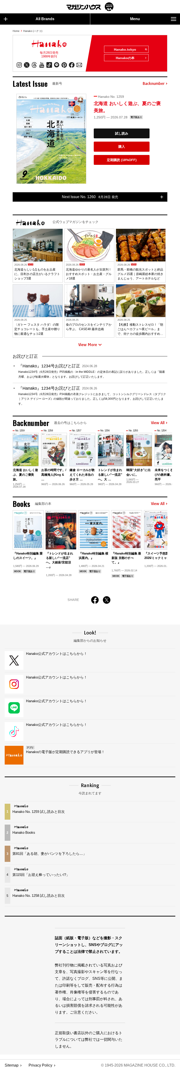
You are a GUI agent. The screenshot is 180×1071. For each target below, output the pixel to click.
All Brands (45, 19)
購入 (121, 146)
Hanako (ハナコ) (32, 31)
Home (16, 31)
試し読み (121, 133)
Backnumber (153, 84)
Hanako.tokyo (125, 49)
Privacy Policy (40, 1065)
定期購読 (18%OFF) (122, 160)
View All (158, 423)
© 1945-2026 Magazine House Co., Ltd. (138, 1065)
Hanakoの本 (125, 58)
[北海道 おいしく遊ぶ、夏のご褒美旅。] (51, 139)
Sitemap (12, 1065)
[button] (163, 456)
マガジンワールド (90, 6)
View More (87, 344)
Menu (135, 19)
